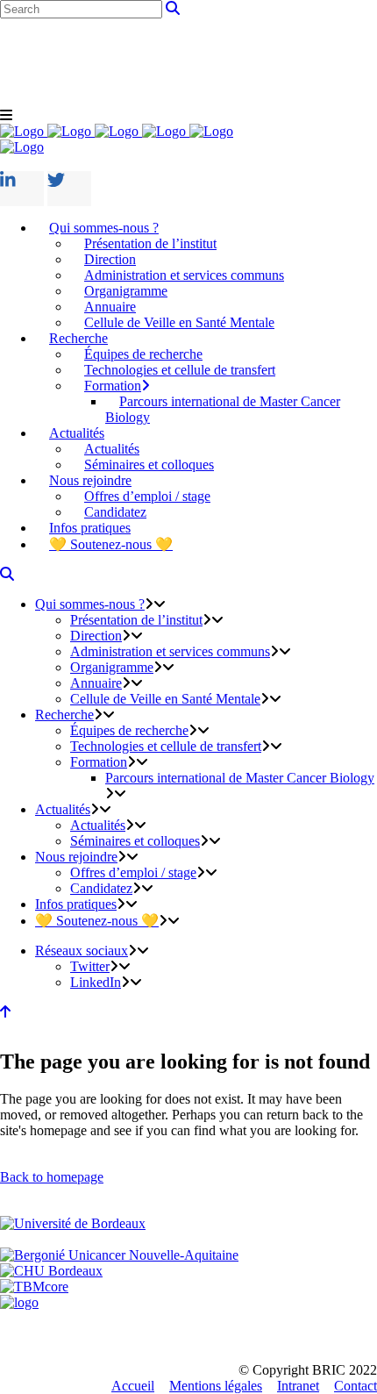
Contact (355, 1385)
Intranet (298, 1385)
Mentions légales (215, 1385)
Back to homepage (51, 1176)
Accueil (132, 1385)
